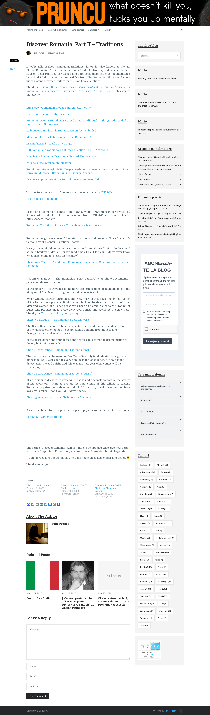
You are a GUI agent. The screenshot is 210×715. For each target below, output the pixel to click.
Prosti (161, 574)
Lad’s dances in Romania (42, 198)
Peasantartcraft (50, 91)
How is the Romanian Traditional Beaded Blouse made (61, 156)
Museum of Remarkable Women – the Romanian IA (59, 137)
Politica (146, 567)
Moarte (165, 545)
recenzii (145, 589)
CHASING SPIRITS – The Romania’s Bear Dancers (57, 319)
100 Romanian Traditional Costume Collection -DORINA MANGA (67, 150)
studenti (165, 611)
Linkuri (107, 29)
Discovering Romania (37, 485)
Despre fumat (144, 179)
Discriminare (165, 494)
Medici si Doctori (165, 538)
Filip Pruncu (60, 523)
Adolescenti (147, 472)
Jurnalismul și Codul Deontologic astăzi (157, 218)
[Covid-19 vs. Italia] (42, 575)
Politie (162, 567)
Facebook (146, 508)
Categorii (92, 29)
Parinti (144, 559)
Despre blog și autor (57, 29)
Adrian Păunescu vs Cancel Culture (154, 226)
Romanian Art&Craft (77, 91)
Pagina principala (34, 29)
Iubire (144, 530)
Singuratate (146, 611)
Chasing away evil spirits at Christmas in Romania (58, 397)
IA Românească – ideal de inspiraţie (49, 143)
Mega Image (147, 545)
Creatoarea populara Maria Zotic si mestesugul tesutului (62, 179)
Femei (163, 508)
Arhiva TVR (102, 91)
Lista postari (78, 29)
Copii (161, 487)
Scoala (163, 596)
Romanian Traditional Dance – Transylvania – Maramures (63, 225)
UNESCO (106, 192)
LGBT (158, 530)
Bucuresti (165, 479)
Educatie (163, 501)
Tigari (162, 618)
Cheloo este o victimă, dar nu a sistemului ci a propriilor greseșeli (113, 601)
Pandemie (162, 552)
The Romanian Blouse (101, 77)
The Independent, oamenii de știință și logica (159, 234)
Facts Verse (68, 87)
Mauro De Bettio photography (60, 313)
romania (162, 589)
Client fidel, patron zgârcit (150, 213)
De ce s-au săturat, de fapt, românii (154, 184)
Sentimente (147, 603)
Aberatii (162, 465)
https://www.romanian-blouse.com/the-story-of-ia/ (58, 107)
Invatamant (163, 523)
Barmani (166, 472)
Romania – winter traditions (44, 416)
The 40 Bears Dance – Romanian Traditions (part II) (59, 373)
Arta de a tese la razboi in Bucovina (49, 163)
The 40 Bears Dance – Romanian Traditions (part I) (58, 349)
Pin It (13, 69)
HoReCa (145, 523)
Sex (163, 603)
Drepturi (146, 501)
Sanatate (146, 596)
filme (144, 516)
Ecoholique (50, 87)
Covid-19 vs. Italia (38, 598)
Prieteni (145, 574)
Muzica (145, 552)
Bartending (146, 479)
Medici (145, 538)
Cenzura (145, 487)
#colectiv (145, 465)
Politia (159, 559)
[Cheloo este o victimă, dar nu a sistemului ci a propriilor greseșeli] (114, 575)
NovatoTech (170, 710)
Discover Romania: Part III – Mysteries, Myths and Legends (109, 488)
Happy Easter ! (145, 174)
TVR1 (82, 87)
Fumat (158, 516)
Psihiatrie (146, 581)
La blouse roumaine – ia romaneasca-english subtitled (61, 130)
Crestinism (146, 494)
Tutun (144, 625)
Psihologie (164, 581)
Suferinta (146, 618)
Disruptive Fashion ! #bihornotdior (49, 114)
